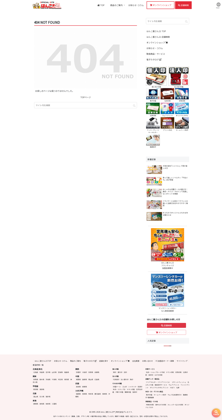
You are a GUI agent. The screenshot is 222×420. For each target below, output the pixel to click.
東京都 (66, 379)
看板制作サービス (161, 385)
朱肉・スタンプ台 (119, 389)
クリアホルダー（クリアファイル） (158, 382)
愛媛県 (84, 386)
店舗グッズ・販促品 (152, 379)
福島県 (66, 372)
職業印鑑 (128, 392)
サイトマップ (182, 361)
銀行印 (120, 372)
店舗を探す (103, 361)
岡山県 (90, 379)
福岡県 (78, 394)
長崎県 (104, 394)
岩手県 (48, 372)
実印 (114, 372)
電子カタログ (152, 59)
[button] (134, 106)
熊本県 (90, 394)
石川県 (42, 396)
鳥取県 (78, 379)
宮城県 (60, 372)
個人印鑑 (115, 369)
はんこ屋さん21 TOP (156, 31)
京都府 (78, 372)
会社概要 (135, 361)
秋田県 (42, 372)
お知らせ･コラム (60, 361)
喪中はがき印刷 (160, 405)
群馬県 (35, 379)
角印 (131, 379)
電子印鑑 (149, 395)
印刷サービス (150, 369)
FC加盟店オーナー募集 (165, 361)
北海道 (35, 372)
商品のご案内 (75, 361)
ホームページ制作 (160, 395)
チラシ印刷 (170, 372)
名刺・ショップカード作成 (155, 372)
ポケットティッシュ (179, 382)
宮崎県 (84, 394)
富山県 (35, 396)
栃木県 (42, 379)
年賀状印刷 (150, 405)
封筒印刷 (178, 372)
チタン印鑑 (131, 389)
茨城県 (48, 379)
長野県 (42, 389)
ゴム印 (124, 386)
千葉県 (54, 379)
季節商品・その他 (151, 401)
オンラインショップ (155, 42)
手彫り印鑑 (119, 392)
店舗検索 (167, 325)
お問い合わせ (147, 361)
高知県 (78, 386)
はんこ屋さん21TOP (43, 361)
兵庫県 (97, 372)
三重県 (54, 404)
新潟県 (35, 389)
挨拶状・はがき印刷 (155, 375)
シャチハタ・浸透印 (135, 386)
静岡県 (35, 404)
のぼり (172, 387)
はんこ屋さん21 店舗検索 (158, 36)
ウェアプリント (174, 385)
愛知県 (42, 404)
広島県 (97, 379)
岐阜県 (48, 404)
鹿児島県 (98, 394)
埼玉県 (60, 379)
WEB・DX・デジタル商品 (154, 391)
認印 (125, 372)
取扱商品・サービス (155, 53)
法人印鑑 (115, 376)
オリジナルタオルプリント (159, 387)
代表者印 (116, 379)
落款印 (134, 392)
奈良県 (90, 372)
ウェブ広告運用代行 (175, 395)
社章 (177, 387)
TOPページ (85, 97)
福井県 (48, 396)
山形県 (54, 372)
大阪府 (84, 372)
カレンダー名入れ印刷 (175, 405)
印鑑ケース (117, 386)
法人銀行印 (124, 379)
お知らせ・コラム (154, 48)
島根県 (84, 379)
